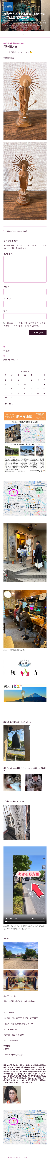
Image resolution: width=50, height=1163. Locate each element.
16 (12, 389)
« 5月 (5, 404)
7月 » (11, 404)
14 (44, 384)
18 (25, 389)
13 (38, 384)
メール (7, 299)
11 (25, 384)
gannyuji (20, 43)
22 (6, 393)
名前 (6, 287)
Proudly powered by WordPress (15, 1157)
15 (6, 389)
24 (18, 393)
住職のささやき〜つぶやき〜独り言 (17, 231)
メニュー (26, 34)
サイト (6, 311)
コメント (8, 254)
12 (31, 384)
